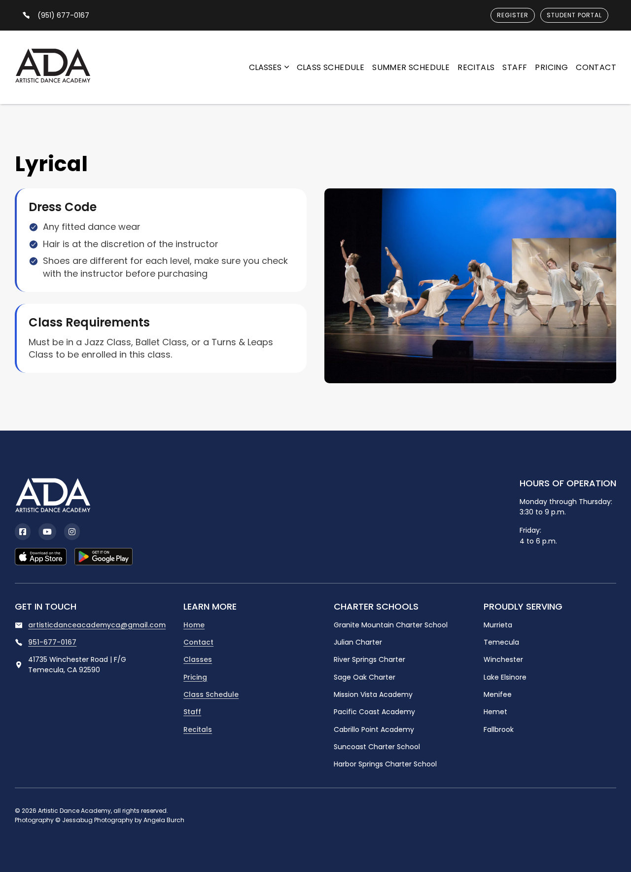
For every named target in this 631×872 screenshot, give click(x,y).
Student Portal (574, 15)
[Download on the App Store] (41, 556)
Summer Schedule (411, 67)
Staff (514, 67)
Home (194, 625)
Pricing (551, 67)
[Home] (53, 67)
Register (512, 15)
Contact (596, 67)
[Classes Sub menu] (286, 67)
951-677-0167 (52, 642)
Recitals (475, 67)
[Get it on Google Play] (103, 556)
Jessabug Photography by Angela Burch (123, 820)
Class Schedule (331, 67)
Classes (265, 67)
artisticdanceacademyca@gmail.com (97, 625)
